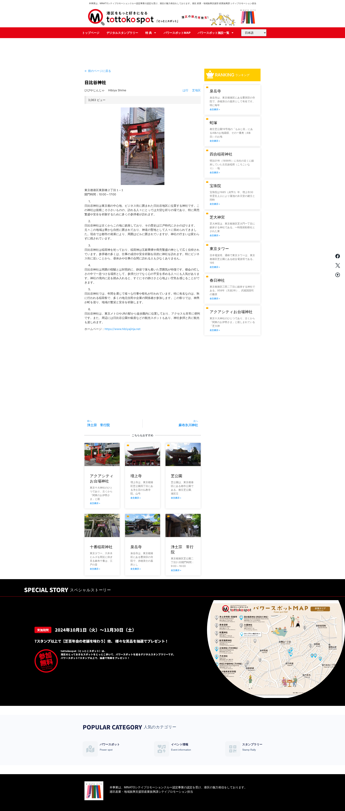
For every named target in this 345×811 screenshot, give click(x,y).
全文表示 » (95, 503)
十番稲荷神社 (101, 547)
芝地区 (196, 90)
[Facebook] (337, 256)
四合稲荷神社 (221, 154)
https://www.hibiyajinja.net (123, 329)
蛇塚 (213, 122)
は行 (185, 90)
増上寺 (136, 476)
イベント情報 (179, 744)
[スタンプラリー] (232, 749)
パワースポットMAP (177, 33)
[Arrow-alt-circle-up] (337, 275)
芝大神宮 (217, 217)
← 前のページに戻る (97, 71)
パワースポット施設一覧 (213, 33)
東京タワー (219, 248)
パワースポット (110, 744)
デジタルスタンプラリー (122, 33)
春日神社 (217, 280)
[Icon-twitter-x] (337, 265)
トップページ (90, 33)
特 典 (148, 33)
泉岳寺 (136, 547)
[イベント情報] (161, 749)
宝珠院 (215, 186)
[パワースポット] (90, 749)
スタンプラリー (252, 744)
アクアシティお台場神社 (231, 312)
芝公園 (176, 476)
